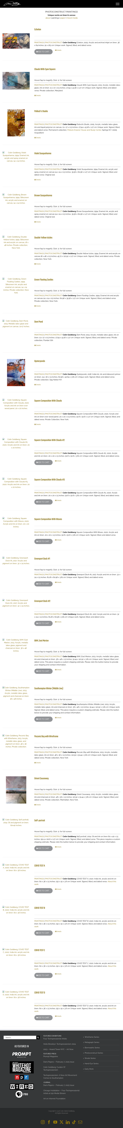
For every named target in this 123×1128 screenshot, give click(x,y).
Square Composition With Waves (48, 519)
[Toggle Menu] (117, 4)
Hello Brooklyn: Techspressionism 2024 (59, 1044)
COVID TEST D (39, 993)
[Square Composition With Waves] (16, 522)
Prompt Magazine (50, 1056)
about (48, 18)
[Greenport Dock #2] (16, 603)
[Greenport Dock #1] (16, 561)
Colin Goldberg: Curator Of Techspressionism (54, 1068)
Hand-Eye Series (91, 1063)
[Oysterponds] (16, 372)
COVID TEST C (39, 950)
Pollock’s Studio (41, 111)
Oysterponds (39, 361)
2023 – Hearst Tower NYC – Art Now (58, 1049)
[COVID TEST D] (16, 995)
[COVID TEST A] (16, 868)
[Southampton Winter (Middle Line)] (16, 693)
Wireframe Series (92, 1037)
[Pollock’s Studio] (16, 122)
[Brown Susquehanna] (16, 198)
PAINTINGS (39, 42)
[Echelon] (16, 41)
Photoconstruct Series (94, 1053)
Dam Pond (38, 322)
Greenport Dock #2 (42, 601)
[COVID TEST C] (16, 952)
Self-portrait (39, 821)
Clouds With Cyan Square (44, 69)
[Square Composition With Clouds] (16, 404)
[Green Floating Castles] (16, 286)
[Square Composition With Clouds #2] (16, 443)
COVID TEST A (39, 866)
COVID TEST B (39, 908)
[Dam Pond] (16, 324)
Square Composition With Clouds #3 (49, 480)
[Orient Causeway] (16, 790)
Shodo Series (90, 1058)
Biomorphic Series (92, 1048)
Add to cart (43, 52)
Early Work (89, 1069)
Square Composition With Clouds (48, 401)
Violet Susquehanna (42, 153)
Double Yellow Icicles (43, 238)
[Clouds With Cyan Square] (16, 80)
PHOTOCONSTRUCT (53, 42)
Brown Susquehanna (43, 195)
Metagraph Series (92, 1042)
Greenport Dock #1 (42, 559)
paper (62, 18)
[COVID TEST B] (16, 910)
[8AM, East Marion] (16, 645)
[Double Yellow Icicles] (16, 242)
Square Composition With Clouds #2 (49, 440)
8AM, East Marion (41, 641)
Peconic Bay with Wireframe (46, 736)
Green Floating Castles (43, 280)
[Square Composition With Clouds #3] (16, 483)
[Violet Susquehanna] (16, 156)
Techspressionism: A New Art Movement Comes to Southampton (60, 1076)
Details (59, 50)
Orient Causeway (41, 778)
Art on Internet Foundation (54, 1099)
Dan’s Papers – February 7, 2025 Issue (58, 1062)
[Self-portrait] (16, 822)
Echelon (37, 29)
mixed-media (72, 18)
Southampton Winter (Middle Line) (48, 688)
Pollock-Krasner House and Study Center (84, 130)
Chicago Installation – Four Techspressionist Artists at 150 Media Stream (61, 1091)
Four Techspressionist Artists (55, 1039)
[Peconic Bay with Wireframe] (16, 741)
